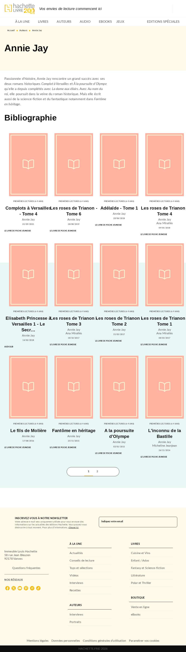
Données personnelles (65, 640)
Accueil (11, 30)
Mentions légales (37, 640)
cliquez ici (73, 527)
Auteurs (23, 30)
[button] (10, 60)
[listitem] (7, 588)
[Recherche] (177, 8)
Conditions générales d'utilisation (104, 640)
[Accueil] (19, 8)
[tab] (8, 21)
